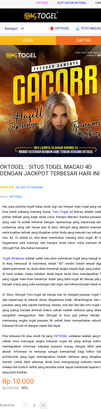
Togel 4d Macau (13, 258)
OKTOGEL (42, 2)
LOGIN (28, 40)
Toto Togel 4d (62, 212)
